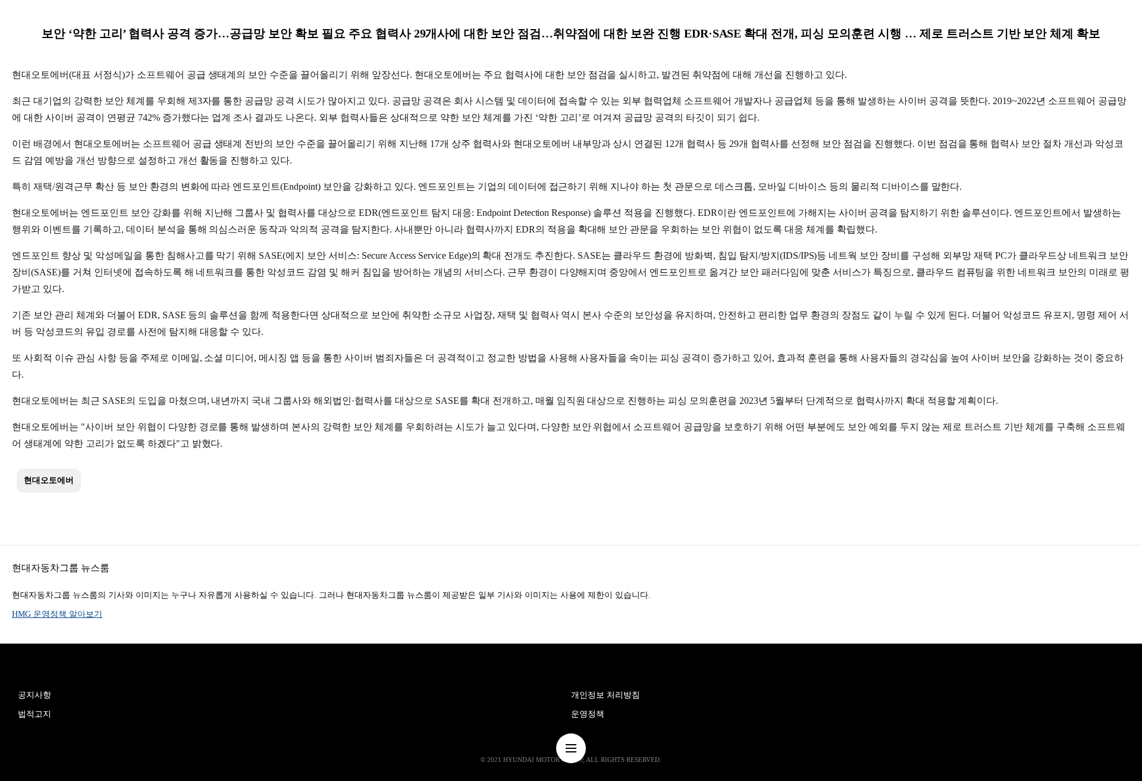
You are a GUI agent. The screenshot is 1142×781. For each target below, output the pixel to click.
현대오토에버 (49, 480)
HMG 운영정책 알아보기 (57, 614)
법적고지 (34, 714)
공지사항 (34, 695)
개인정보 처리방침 (605, 695)
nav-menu (571, 748)
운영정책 (587, 714)
